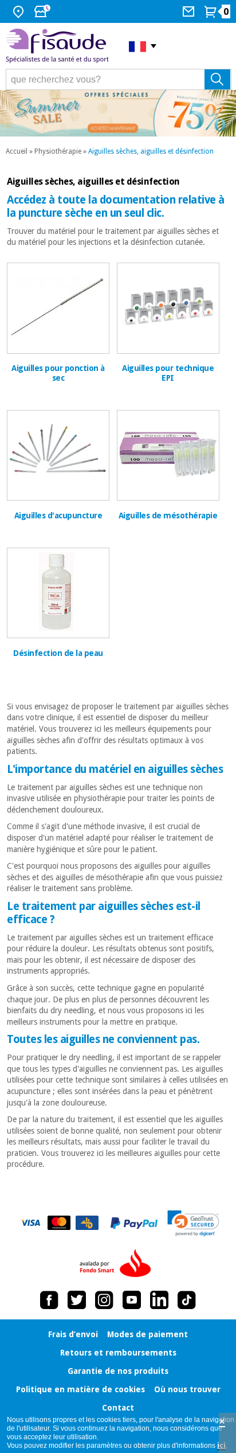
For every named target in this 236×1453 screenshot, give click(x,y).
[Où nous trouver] (19, 11)
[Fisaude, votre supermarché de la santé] (59, 46)
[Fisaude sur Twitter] (77, 1300)
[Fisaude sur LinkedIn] (159, 1300)
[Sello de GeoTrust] (193, 1223)
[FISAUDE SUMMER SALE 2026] (118, 113)
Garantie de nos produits (118, 1371)
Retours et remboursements (118, 1352)
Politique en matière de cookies (80, 1389)
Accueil (16, 151)
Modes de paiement (147, 1334)
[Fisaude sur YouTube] (132, 1300)
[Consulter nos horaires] (43, 11)
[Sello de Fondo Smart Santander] (118, 1264)
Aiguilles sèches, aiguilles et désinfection (151, 151)
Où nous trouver (187, 1389)
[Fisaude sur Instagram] (104, 1300)
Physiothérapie (57, 151)
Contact (118, 1407)
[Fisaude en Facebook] (49, 1300)
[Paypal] (134, 1223)
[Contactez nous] (190, 11)
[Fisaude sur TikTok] (187, 1300)
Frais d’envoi (73, 1334)
